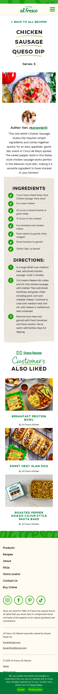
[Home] (29, 9)
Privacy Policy (36, 685)
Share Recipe (32, 353)
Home (6, 666)
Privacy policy (35, 689)
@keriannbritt (38, 128)
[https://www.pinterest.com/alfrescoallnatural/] (29, 600)
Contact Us (10, 581)
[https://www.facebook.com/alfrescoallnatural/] (18, 600)
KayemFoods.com (11, 642)
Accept (21, 689)
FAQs (6, 567)
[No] (54, 683)
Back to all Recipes (30, 22)
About (7, 561)
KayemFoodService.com (14, 648)
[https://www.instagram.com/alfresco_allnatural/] (7, 600)
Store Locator (11, 574)
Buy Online (10, 587)
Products (9, 548)
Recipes (8, 554)
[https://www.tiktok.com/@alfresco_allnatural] (40, 600)
